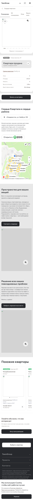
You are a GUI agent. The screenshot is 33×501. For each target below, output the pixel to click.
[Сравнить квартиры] (20, 3)
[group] (16, 14)
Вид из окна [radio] (28, 14)
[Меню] (30, 3)
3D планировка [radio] (15, 14)
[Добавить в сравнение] (28, 63)
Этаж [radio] (22, 14)
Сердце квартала (8, 71)
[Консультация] (24, 3)
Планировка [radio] (5, 14)
